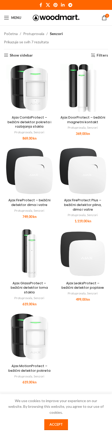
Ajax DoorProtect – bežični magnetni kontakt (82, 119)
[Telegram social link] (70, 5)
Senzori (39, 132)
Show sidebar (21, 55)
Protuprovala (33, 33)
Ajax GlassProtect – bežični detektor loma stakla (29, 287)
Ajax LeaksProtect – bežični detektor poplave (82, 285)
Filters (102, 55)
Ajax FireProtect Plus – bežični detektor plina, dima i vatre (83, 204)
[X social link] (48, 5)
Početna (11, 33)
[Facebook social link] (41, 5)
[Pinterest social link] (55, 5)
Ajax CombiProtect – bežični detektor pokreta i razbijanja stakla (29, 122)
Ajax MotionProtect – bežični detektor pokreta (29, 368)
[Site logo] (56, 17)
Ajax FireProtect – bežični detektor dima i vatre (29, 202)
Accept (56, 424)
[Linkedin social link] (62, 5)
